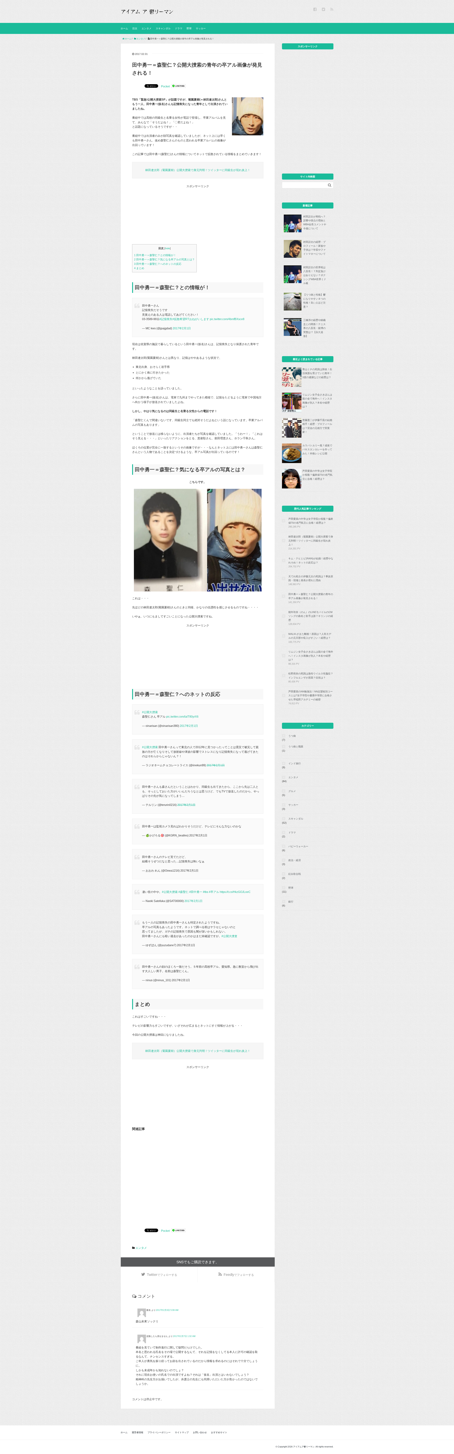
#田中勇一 (195, 891)
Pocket (165, 86)
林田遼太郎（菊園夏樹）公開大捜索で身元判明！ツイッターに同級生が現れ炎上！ (197, 170)
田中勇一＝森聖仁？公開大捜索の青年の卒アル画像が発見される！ (310, 596)
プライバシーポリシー (159, 1432)
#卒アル (214, 891)
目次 (134, 28)
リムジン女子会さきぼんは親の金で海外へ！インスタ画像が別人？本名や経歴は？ (310, 655)
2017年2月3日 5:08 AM (167, 1310)
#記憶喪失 (165, 319)
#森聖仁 (183, 891)
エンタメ (146, 28)
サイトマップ (182, 1432)
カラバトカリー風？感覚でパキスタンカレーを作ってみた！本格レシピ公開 (317, 449)
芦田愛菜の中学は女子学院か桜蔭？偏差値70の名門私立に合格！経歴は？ (317, 474)
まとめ (139, 268)
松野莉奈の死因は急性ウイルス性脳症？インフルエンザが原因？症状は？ (310, 675)
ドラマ (178, 28)
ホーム (124, 28)
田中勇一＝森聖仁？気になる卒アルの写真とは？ (164, 259)
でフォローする (162, 1275)
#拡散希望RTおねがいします (190, 319)
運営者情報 (137, 1432)
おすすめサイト (219, 1432)
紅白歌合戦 (294, 873)
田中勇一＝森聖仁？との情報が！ (155, 255)
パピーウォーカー (298, 846)
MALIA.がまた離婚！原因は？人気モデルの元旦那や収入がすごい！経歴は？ (309, 636)
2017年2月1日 (182, 328)
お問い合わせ (200, 1432)
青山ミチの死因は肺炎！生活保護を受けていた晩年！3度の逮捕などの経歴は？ (317, 373)
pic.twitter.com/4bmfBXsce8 (227, 319)
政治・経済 (294, 860)
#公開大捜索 (150, 712)
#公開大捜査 (229, 936)
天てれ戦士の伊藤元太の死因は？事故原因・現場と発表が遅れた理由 (310, 578)
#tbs (205, 891)
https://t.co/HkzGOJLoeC (235, 891)
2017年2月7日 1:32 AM (184, 1336)
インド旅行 (294, 763)
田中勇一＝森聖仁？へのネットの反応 (157, 263)
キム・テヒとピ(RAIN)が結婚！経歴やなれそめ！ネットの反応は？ (310, 560)
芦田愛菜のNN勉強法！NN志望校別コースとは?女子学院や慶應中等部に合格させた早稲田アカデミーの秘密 (310, 695)
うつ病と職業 (295, 746)
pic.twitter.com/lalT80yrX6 (182, 716)
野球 (189, 28)
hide (167, 248)
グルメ (292, 791)
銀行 (290, 901)
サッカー (201, 28)
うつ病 (292, 735)
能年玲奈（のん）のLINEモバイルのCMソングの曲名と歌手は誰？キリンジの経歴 (310, 616)
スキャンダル (163, 28)
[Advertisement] (198, 213)
